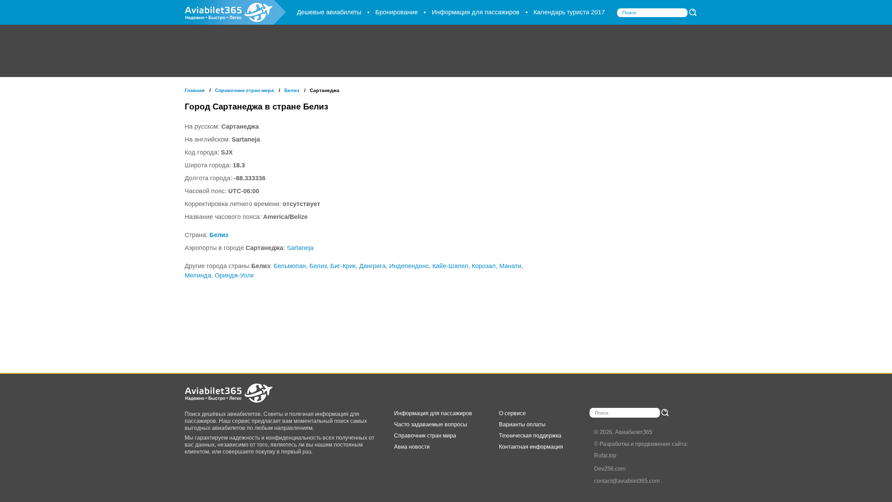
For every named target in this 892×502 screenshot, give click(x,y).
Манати (510, 266)
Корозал (484, 266)
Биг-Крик (343, 266)
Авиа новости (412, 447)
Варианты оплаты (522, 424)
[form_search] (693, 12)
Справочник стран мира (425, 436)
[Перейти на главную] (235, 393)
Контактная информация (531, 447)
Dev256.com (609, 469)
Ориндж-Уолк (234, 275)
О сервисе (512, 413)
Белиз (218, 234)
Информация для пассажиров (433, 413)
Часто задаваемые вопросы (430, 424)
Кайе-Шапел (450, 266)
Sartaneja (300, 247)
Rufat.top (605, 455)
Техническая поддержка (530, 436)
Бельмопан (290, 266)
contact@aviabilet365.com (627, 481)
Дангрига (372, 266)
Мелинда (198, 275)
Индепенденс (409, 266)
